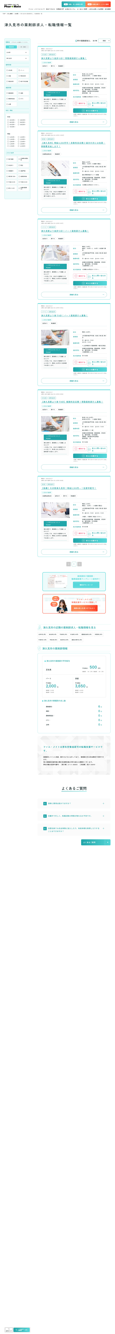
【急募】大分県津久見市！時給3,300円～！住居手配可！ (68, 488)
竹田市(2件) (63, 634)
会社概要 (108, 9)
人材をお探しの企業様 (96, 9)
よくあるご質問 (82, 9)
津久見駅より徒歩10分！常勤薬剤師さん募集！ (64, 58)
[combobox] (17, 52)
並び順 (95, 41)
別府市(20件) (64, 640)
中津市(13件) (43, 640)
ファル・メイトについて (36, 9)
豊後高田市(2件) (87, 634)
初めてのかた (50, 9)
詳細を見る (74, 122)
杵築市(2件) (98, 634)
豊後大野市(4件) (77, 640)
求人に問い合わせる (99, 104)
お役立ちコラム (70, 9)
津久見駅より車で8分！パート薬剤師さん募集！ (64, 315)
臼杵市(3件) (42, 634)
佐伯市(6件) (53, 634)
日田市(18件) (74, 634)
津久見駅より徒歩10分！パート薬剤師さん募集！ (65, 230)
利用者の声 (60, 9)
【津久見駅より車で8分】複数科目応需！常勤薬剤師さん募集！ (72, 401)
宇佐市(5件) (53, 640)
